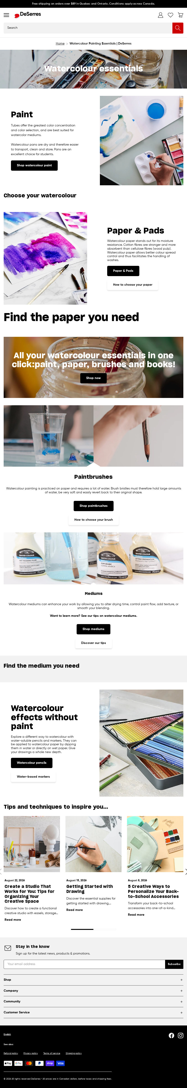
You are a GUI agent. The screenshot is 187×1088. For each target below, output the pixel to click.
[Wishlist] (170, 15)
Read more (13, 919)
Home (60, 43)
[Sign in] (160, 15)
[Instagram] (180, 1035)
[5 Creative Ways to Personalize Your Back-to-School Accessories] (155, 844)
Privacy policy (30, 1053)
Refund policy (11, 1053)
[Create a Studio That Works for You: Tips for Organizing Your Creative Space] (32, 844)
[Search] (177, 28)
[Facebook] (171, 1035)
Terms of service (51, 1053)
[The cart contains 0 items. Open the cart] (180, 15)
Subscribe (174, 964)
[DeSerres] (28, 15)
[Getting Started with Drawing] (93, 844)
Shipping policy (74, 1053)
